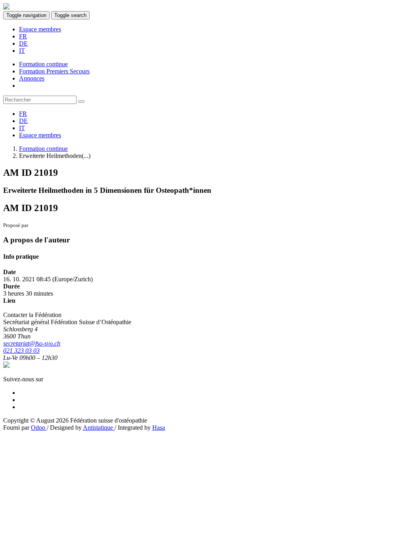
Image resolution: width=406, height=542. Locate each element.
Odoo (39, 427)
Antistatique (99, 427)
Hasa (158, 427)
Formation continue (43, 148)
